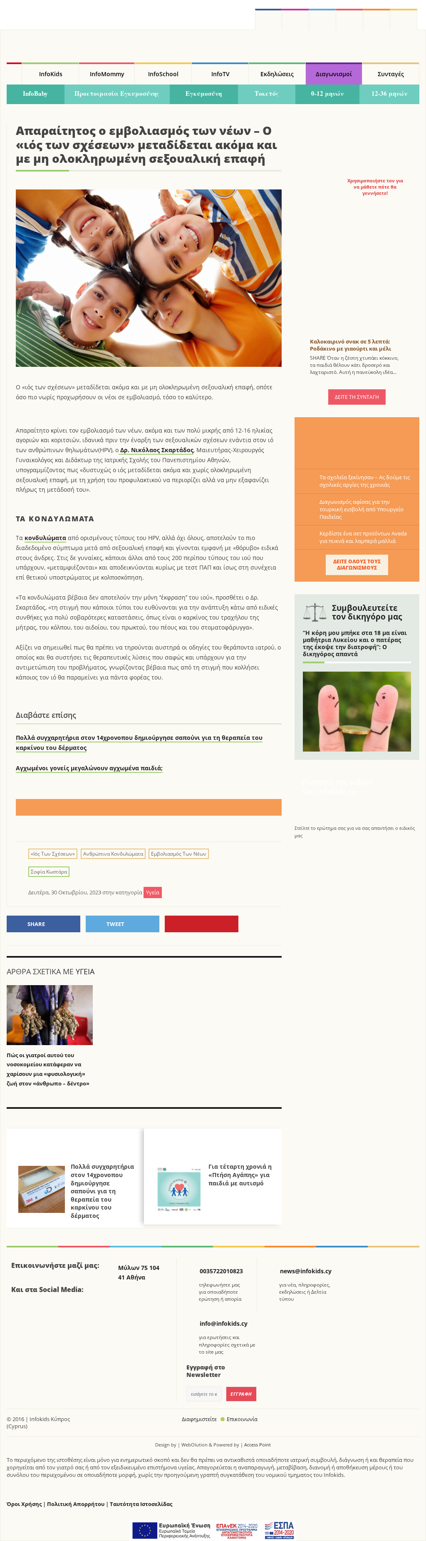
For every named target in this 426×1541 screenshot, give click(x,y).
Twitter (322, 19)
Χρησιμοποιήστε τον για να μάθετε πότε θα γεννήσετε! (375, 187)
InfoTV (220, 74)
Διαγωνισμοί (334, 74)
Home (14, 73)
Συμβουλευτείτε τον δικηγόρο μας (367, 612)
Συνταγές (391, 74)
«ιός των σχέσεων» (53, 853)
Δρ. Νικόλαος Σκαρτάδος (156, 450)
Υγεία (85, 971)
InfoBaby (35, 93)
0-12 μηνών (327, 93)
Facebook (20, 1312)
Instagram (295, 19)
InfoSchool (163, 74)
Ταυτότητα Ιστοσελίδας (141, 1504)
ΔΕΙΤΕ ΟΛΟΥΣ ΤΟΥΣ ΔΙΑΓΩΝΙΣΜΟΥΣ (357, 564)
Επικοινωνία (242, 1419)
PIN (201, 924)
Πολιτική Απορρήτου (75, 1504)
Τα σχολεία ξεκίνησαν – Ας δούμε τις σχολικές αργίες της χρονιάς (365, 480)
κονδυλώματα (45, 538)
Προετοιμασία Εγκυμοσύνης (116, 93)
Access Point (257, 1444)
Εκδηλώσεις (277, 74)
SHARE (36, 924)
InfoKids (50, 74)
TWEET (115, 924)
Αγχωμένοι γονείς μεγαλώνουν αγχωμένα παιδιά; (89, 768)
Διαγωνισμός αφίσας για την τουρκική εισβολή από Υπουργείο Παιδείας (362, 509)
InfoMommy (107, 74)
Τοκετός (267, 93)
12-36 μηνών (389, 93)
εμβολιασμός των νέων (178, 853)
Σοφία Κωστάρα (49, 871)
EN (349, 19)
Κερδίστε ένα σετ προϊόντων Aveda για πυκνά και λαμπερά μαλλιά (363, 537)
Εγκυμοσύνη (204, 93)
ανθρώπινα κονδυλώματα (113, 853)
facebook (268, 19)
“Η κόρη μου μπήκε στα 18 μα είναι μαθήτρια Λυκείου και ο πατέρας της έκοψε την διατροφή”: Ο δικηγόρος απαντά (355, 643)
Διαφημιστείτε (199, 1419)
